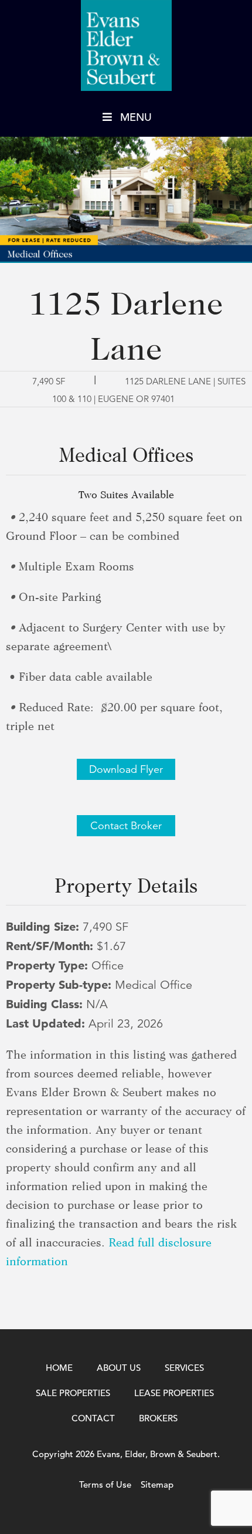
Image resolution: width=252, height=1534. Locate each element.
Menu (136, 117)
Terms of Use (105, 1484)
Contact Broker (126, 825)
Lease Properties (174, 1392)
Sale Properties (73, 1392)
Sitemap (157, 1484)
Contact (93, 1418)
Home (59, 1367)
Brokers (158, 1418)
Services (184, 1367)
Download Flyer (126, 769)
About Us (119, 1367)
